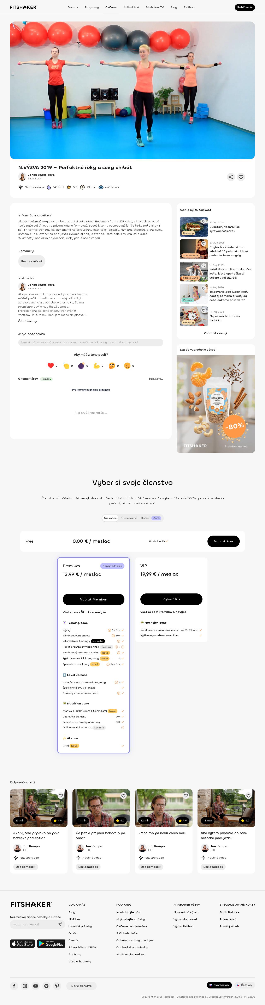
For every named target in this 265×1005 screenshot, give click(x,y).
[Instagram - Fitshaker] (25, 986)
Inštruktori (131, 7)
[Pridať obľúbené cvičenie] (61, 795)
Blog (173, 7)
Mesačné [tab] (110, 518)
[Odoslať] (60, 924)
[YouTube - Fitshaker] (35, 986)
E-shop (189, 7)
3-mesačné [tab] (129, 518)
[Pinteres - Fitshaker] (57, 986)
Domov (73, 7)
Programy (92, 7)
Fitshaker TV (155, 7)
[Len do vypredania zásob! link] (216, 403)
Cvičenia (111, 7)
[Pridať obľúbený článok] (203, 221)
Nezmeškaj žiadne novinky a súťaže (35, 917)
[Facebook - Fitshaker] (14, 986)
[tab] (151, 518)
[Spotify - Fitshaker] (46, 986)
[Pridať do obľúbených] (241, 177)
